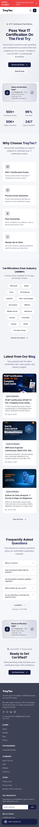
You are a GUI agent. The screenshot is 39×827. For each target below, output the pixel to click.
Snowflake (26, 317)
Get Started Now (18, 672)
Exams (4, 729)
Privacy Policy (7, 785)
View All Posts (18, 519)
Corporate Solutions (9, 750)
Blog (4, 736)
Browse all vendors (18, 338)
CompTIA (9, 298)
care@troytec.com (8, 817)
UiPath (25, 324)
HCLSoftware (25, 292)
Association (13, 305)
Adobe (26, 286)
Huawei (13, 324)
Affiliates (5, 768)
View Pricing (19, 71)
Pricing (4, 740)
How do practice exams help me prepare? (16, 571)
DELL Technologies (26, 298)
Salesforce (28, 311)
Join (32, 807)
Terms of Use (7, 781)
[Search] (30, 10)
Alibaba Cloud (12, 311)
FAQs (4, 764)
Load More (18, 605)
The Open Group (19, 330)
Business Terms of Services (12, 789)
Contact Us (6, 772)
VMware (27, 305)
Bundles (5, 733)
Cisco (11, 292)
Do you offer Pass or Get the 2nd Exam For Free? (17, 596)
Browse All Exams (18, 65)
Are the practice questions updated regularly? (18, 580)
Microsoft (13, 286)
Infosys (12, 317)
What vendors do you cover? (15, 588)
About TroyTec (7, 760)
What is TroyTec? (11, 563)
